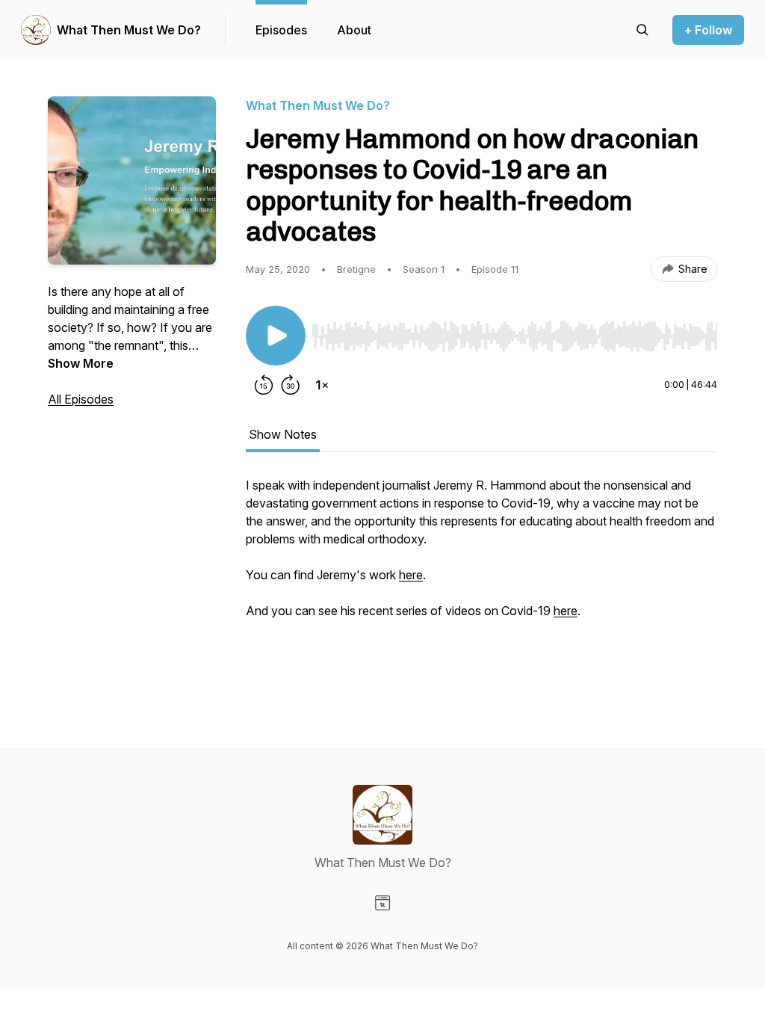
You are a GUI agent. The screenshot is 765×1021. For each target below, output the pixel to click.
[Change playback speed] (322, 384)
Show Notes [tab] (283, 434)
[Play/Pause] (276, 335)
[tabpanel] (481, 582)
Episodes (281, 29)
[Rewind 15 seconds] (263, 384)
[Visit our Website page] (382, 902)
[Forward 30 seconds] (290, 384)
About (354, 29)
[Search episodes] (642, 30)
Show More (81, 363)
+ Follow (708, 29)
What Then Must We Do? (129, 29)
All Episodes (81, 399)
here (411, 574)
